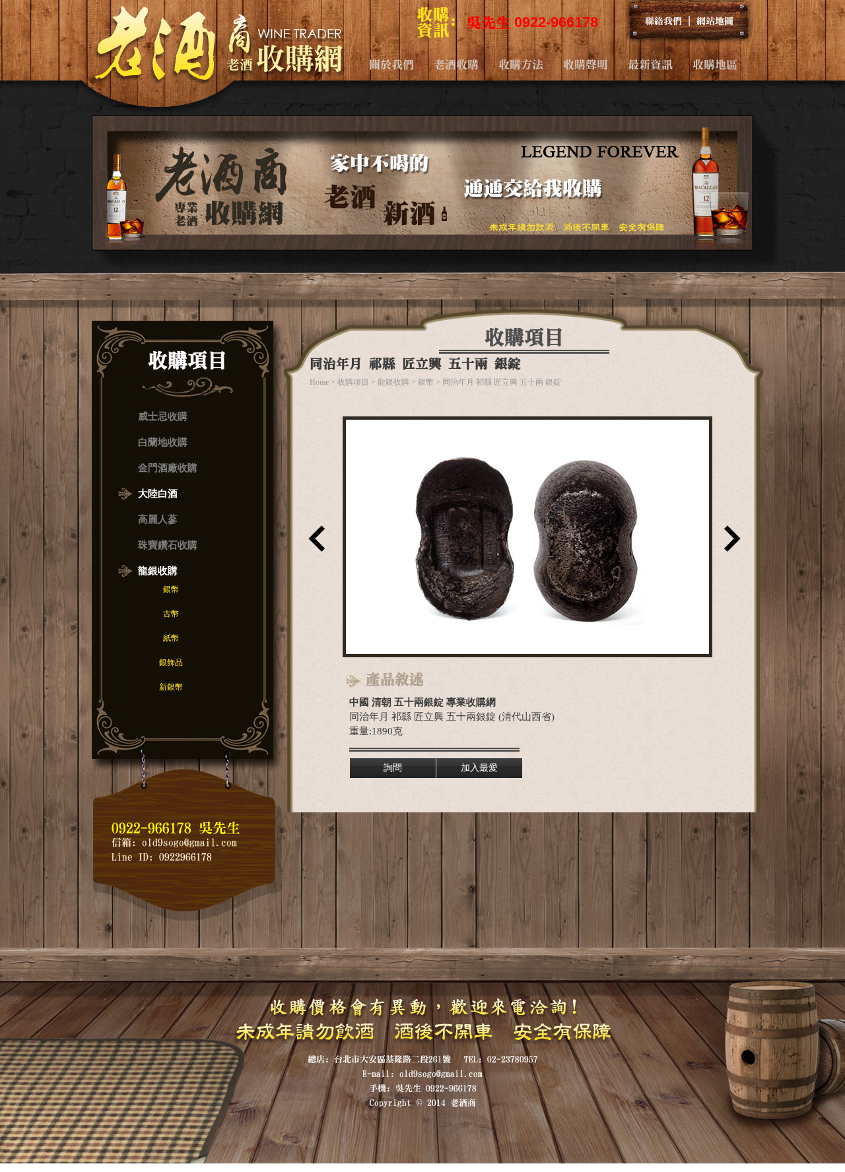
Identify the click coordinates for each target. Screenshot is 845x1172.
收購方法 (520, 64)
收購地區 (715, 64)
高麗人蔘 (158, 519)
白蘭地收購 (162, 442)
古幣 (171, 613)
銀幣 (171, 589)
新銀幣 (171, 687)
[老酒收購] (218, 79)
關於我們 (391, 64)
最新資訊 (650, 64)
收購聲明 (585, 64)
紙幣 (171, 638)
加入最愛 (479, 768)
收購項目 (353, 382)
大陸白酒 (158, 493)
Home (319, 382)
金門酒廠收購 (167, 468)
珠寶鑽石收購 (167, 545)
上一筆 (313, 543)
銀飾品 (171, 662)
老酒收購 (456, 64)
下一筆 (729, 543)
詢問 (393, 768)
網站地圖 (714, 20)
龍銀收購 (158, 571)
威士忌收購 (162, 416)
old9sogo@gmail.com (189, 842)
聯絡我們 (663, 20)
